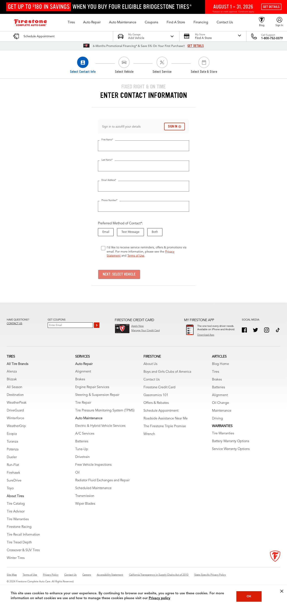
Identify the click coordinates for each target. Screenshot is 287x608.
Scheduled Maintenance (93, 488)
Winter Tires (16, 558)
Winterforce (15, 418)
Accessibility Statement (110, 575)
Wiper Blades (85, 504)
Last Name (107, 160)
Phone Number (109, 200)
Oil (77, 472)
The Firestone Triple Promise (165, 426)
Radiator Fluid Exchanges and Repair (102, 480)
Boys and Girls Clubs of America (167, 372)
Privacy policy (159, 598)
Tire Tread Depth (19, 542)
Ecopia (12, 434)
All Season (14, 387)
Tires (215, 372)
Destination (15, 395)
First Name (107, 140)
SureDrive (14, 480)
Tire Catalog (16, 504)
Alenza (12, 371)
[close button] (282, 591)
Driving (217, 418)
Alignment (83, 371)
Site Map (12, 575)
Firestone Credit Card (159, 387)
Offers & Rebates (156, 403)
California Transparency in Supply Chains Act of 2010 (158, 575)
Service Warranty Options (231, 449)
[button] (71, 22)
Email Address (108, 180)
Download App (205, 335)
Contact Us (152, 379)
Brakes (80, 379)
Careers (86, 575)
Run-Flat (13, 465)
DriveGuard (15, 410)
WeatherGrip (16, 426)
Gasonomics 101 (156, 395)
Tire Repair (83, 402)
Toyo (10, 488)
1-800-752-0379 (272, 38)
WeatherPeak (16, 402)
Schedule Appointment (161, 410)
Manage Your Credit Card (145, 330)
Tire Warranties (18, 519)
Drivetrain (82, 457)
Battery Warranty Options (230, 441)
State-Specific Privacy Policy (210, 575)
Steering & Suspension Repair (97, 395)
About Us (150, 364)
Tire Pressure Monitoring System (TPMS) (104, 410)
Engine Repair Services (92, 387)
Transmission (84, 496)
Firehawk (13, 473)
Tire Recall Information (23, 534)
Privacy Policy (50, 575)
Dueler (12, 457)
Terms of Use (135, 255)
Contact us (14, 323)
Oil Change (220, 403)
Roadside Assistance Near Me (166, 418)
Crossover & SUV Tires (23, 550)
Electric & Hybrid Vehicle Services (100, 426)
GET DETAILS (195, 46)
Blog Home (220, 364)
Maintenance (221, 410)
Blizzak (12, 379)
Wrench (149, 434)
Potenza (12, 449)
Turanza (12, 441)
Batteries (81, 441)
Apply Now (137, 326)
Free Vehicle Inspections (93, 465)
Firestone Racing (19, 527)
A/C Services (84, 433)
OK (249, 596)
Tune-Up (81, 449)
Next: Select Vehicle (119, 274)
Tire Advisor (16, 511)
